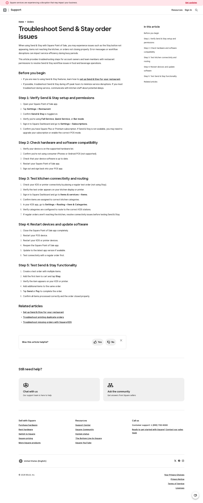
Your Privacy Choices (174, 475)
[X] (175, 461)
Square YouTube (83, 443)
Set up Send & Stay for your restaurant (43, 312)
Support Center (83, 425)
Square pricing (26, 438)
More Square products (30, 443)
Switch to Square (27, 434)
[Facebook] (179, 461)
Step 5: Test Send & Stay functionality (160, 76)
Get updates (191, 3)
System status (82, 434)
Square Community (84, 429)
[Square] (4, 10)
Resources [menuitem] (177, 10)
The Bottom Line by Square (88, 438)
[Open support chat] (195, 495)
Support (16, 9)
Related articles (150, 82)
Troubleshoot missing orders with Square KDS (47, 322)
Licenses (180, 488)
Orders (30, 22)
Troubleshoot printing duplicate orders (43, 317)
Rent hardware (26, 429)
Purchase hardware (28, 425)
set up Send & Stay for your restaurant (100, 79)
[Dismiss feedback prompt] (121, 340)
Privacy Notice (177, 479)
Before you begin (151, 33)
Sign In (188, 10)
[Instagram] (183, 461)
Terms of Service (176, 484)
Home (21, 22)
